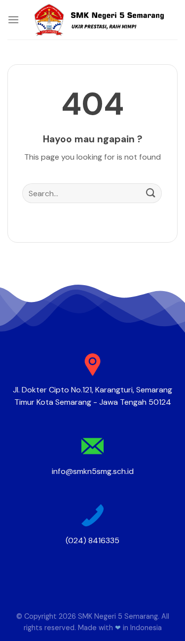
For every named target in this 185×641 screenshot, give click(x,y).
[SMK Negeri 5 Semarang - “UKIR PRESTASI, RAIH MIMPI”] (98, 20)
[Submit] (151, 193)
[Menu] (13, 19)
